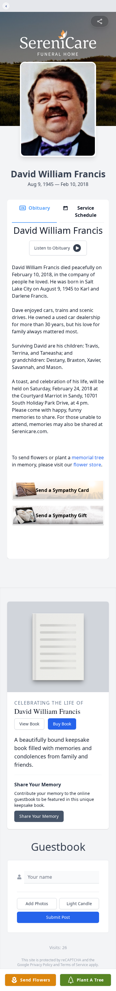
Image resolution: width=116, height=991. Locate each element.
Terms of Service (74, 964)
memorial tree (88, 457)
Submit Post (58, 917)
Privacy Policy (41, 964)
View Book (29, 724)
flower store (87, 464)
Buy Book (62, 724)
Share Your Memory (39, 816)
